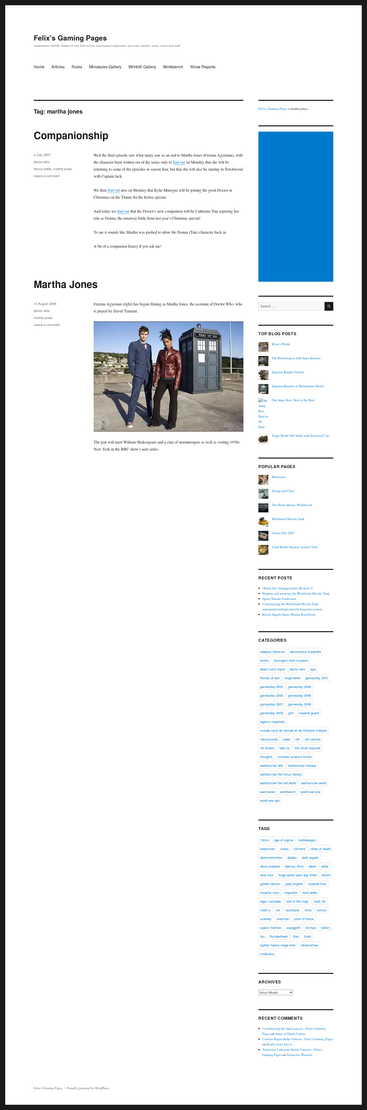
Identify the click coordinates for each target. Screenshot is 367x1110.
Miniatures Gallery (105, 67)
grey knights (294, 883)
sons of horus (304, 918)
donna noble (42, 168)
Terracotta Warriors (299, 1054)
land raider (309, 892)
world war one (310, 791)
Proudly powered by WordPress (88, 1088)
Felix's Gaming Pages (70, 38)
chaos (284, 848)
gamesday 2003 (271, 686)
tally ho (284, 748)
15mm (264, 840)
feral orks (267, 875)
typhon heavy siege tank (278, 945)
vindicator (267, 953)
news (286, 739)
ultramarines (309, 945)
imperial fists (317, 883)
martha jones (62, 168)
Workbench (173, 67)
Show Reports (202, 67)
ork (297, 739)
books (264, 660)
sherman (283, 918)
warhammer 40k (271, 765)
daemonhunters (271, 857)
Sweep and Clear (283, 491)
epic (313, 669)
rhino (308, 910)
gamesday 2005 (271, 695)
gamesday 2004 (299, 686)
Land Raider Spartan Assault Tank (295, 547)
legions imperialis (272, 721)
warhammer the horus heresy (281, 774)
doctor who (41, 161)
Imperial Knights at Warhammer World (298, 386)
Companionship (71, 135)
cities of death (320, 848)
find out (179, 162)
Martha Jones (66, 284)
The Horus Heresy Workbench (292, 505)
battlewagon (307, 840)
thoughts (266, 756)
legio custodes (270, 901)
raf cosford (312, 739)
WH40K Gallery (142, 67)
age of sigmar (284, 840)
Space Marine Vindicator (279, 598)
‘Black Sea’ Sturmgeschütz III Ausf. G (287, 588)
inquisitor (290, 892)
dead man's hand (272, 669)
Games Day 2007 (283, 533)
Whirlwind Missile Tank (288, 519)
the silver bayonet (308, 748)
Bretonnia (278, 477)
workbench (288, 791)
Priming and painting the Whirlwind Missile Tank (296, 593)
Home (39, 67)
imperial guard (309, 712)
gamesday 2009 (271, 712)
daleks (292, 857)
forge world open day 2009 (298, 875)
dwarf (312, 866)
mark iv (265, 910)
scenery (266, 918)
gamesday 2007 (271, 704)
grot (291, 712)
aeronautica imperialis (305, 651)
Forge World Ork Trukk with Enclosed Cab (300, 435)
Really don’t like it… (281, 1044)
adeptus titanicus (272, 651)
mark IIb (320, 901)
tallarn (325, 927)
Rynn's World (281, 344)
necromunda (269, 739)
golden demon (270, 883)
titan (296, 936)
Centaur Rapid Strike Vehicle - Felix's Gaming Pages (297, 1039)
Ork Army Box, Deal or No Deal (293, 400)
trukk (307, 936)
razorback (292, 910)
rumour (322, 910)
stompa (310, 927)
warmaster (267, 791)
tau (262, 936)
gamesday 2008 (299, 704)
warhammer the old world (278, 783)
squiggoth (293, 927)
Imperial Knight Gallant (288, 372)
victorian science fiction (295, 756)
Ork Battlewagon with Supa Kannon (296, 358)
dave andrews (270, 866)
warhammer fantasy (302, 765)
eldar (324, 866)
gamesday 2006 (299, 695)
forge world (292, 677)
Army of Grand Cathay (290, 1033)
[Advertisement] (296, 207)
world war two (270, 800)
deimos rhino (294, 866)
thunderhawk (279, 936)
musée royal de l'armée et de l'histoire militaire (293, 730)
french (326, 875)
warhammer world (313, 783)
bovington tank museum (291, 660)
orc (278, 910)
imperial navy (269, 892)
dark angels (310, 857)
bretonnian (267, 848)
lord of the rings (297, 901)
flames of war (270, 677)
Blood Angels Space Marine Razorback (289, 614)
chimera (299, 848)
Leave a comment (47, 175)
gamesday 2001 (316, 677)
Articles (58, 67)
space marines (270, 927)
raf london (267, 748)
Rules (77, 67)
